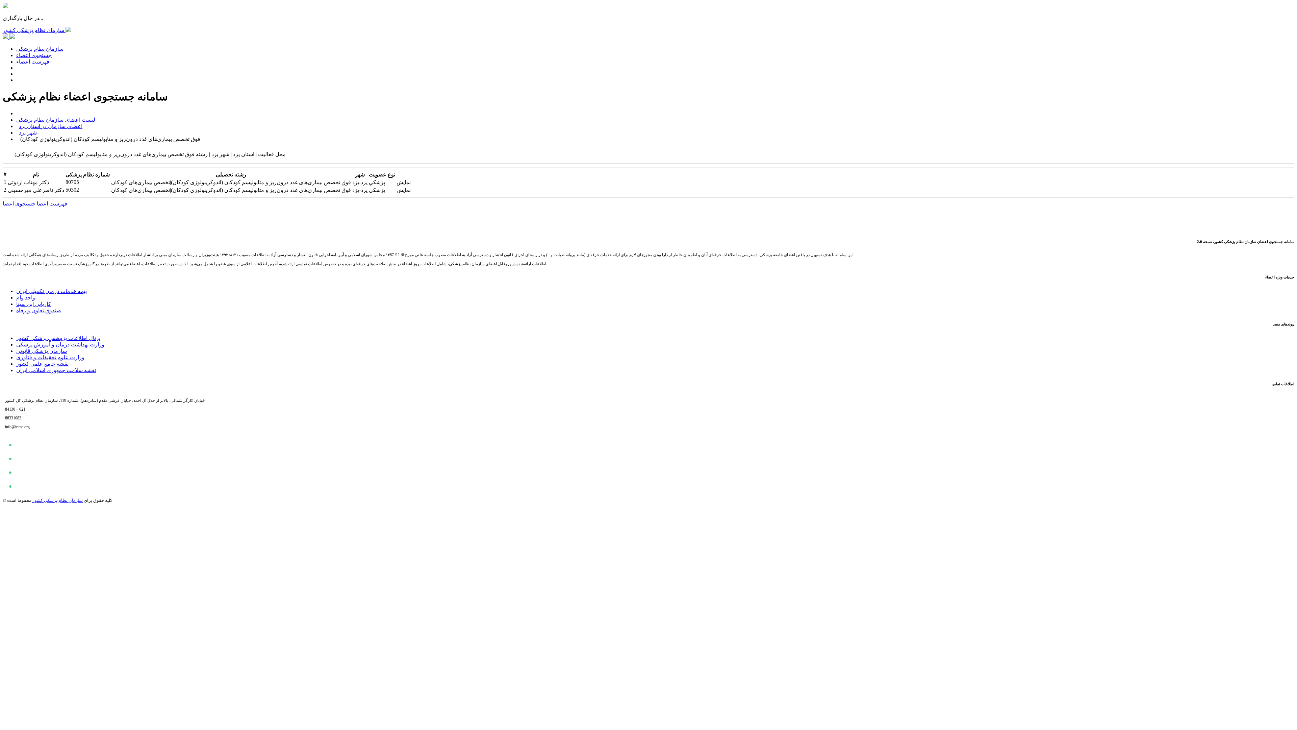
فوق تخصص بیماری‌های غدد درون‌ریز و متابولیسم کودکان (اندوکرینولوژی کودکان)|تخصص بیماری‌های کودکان (231, 182)
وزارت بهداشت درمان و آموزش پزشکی (60, 344)
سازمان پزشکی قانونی (41, 351)
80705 (72, 182)
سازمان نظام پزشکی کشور (57, 500)
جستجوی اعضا (19, 203)
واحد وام (25, 297)
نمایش (404, 182)
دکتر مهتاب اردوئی (28, 182)
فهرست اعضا (52, 203)
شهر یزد (28, 133)
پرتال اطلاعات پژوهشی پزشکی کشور (58, 338)
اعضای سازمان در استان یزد (50, 126)
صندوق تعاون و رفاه (38, 310)
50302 (72, 190)
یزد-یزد (359, 182)
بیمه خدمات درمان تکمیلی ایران (51, 291)
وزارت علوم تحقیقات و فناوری (50, 357)
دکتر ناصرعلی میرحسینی (36, 190)
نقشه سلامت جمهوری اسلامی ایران (56, 370)
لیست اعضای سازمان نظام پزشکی (55, 120)
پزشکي (377, 182)
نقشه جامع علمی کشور (42, 364)
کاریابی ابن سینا (33, 304)
